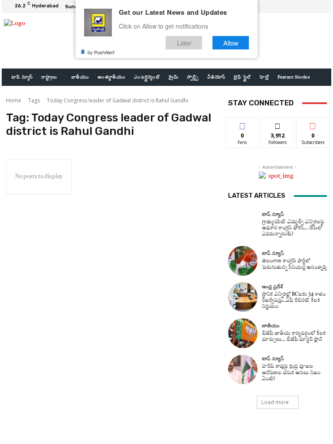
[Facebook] (289, 6)
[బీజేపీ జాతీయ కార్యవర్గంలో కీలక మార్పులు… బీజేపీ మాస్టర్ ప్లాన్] (243, 333)
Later (184, 42)
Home (13, 100)
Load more (275, 402)
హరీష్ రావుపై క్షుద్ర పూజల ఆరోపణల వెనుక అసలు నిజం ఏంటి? (291, 372)
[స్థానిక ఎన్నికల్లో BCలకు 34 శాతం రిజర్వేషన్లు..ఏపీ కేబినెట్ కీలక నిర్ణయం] (243, 297)
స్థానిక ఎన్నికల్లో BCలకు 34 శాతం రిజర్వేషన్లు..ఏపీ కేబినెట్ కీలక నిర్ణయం (294, 300)
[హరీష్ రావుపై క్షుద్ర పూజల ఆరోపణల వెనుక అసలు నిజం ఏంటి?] (243, 369)
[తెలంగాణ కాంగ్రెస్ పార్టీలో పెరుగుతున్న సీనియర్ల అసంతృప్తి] (243, 260)
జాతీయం (271, 325)
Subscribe (313, 124)
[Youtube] (320, 6)
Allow (230, 42)
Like (243, 124)
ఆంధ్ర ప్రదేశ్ (272, 286)
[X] (309, 6)
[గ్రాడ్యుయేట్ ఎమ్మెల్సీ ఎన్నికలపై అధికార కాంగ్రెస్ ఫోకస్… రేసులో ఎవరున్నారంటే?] (243, 224)
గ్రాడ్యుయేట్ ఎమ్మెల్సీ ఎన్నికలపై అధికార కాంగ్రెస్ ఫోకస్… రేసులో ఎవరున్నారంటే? (293, 228)
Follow (278, 124)
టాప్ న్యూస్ (273, 214)
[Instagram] (299, 6)
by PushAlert (101, 52)
